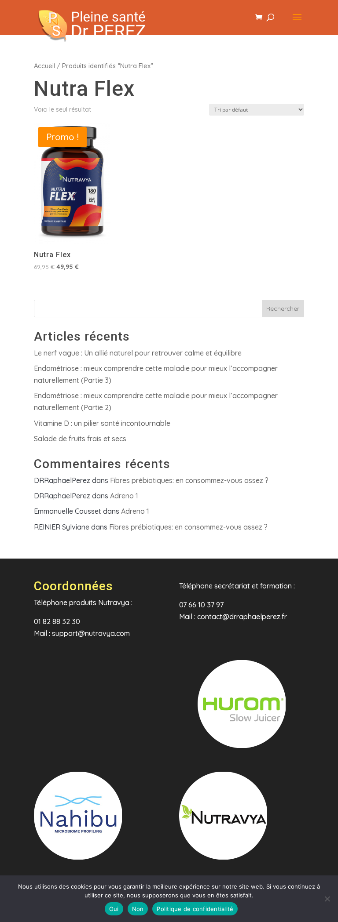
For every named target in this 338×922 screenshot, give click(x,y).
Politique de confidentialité (195, 908)
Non (138, 908)
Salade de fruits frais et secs (80, 438)
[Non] (327, 898)
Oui (114, 908)
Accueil (44, 66)
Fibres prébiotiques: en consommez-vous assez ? (189, 480)
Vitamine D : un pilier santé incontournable (102, 423)
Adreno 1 (124, 495)
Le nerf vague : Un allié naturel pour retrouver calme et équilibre (138, 352)
